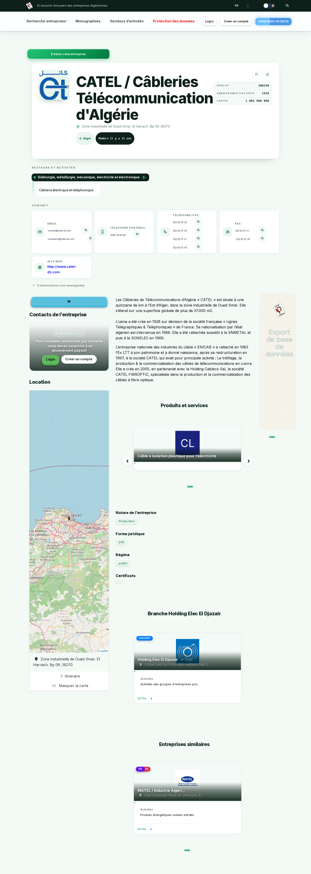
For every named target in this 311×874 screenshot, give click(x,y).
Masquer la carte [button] (73, 685)
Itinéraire (72, 676)
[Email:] (85, 230)
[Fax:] (262, 230)
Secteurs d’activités (126, 21)
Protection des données (174, 21)
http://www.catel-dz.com (61, 269)
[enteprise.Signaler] (256, 74)
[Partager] (267, 74)
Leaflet (104, 650)
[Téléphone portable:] (137, 234)
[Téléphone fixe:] (198, 221)
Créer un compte (236, 21)
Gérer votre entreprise (69, 54)
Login (209, 21)
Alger (87, 138)
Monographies (88, 21)
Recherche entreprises (46, 21)
